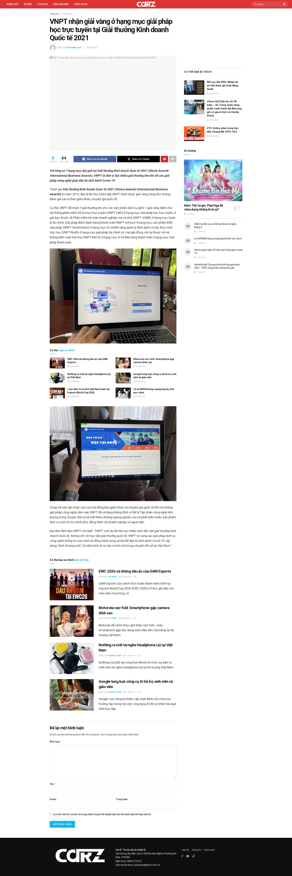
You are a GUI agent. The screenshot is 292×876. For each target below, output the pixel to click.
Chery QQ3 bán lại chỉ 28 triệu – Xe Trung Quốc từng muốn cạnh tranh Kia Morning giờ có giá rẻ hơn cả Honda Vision (224, 108)
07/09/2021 (92, 47)
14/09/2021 (213, 120)
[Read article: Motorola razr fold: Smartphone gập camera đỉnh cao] (123, 363)
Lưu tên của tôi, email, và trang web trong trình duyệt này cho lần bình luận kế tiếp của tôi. (102, 814)
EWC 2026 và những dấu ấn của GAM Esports (135, 571)
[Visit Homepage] (146, 4)
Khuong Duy (74, 47)
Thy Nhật (112, 577)
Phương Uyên (114, 656)
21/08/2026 (74, 381)
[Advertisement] (213, 37)
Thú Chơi (42, 4)
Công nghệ (80, 4)
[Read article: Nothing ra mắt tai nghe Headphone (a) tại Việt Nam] (57, 378)
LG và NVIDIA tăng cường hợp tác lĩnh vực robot (217, 238)
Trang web (121, 799)
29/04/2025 (213, 93)
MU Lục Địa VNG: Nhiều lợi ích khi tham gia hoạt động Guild (222, 85)
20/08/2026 (74, 396)
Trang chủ (54, 14)
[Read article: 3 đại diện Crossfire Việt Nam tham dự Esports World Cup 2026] (57, 393)
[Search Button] (285, 4)
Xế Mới (28, 4)
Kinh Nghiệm (60, 4)
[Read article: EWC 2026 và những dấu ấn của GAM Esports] (57, 363)
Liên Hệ (185, 850)
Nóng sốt (13, 4)
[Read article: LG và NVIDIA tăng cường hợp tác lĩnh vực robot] (123, 393)
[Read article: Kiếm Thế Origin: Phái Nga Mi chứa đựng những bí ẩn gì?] (213, 180)
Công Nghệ (67, 14)
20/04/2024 (213, 136)
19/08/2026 (140, 396)
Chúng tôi (196, 850)
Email (54, 799)
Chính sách (209, 850)
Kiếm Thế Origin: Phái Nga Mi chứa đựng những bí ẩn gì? (203, 207)
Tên (53, 784)
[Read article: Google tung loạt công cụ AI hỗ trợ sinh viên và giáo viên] (123, 378)
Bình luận (56, 741)
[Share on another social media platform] (172, 159)
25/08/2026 (74, 366)
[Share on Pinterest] (164, 159)
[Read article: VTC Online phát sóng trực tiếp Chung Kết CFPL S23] (194, 133)
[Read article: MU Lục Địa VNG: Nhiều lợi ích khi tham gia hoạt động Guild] (194, 87)
